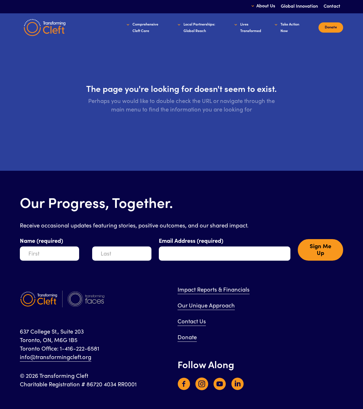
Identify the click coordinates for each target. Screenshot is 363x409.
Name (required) (41, 241)
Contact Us (192, 321)
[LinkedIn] (237, 387)
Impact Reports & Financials (214, 289)
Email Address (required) (191, 241)
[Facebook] (184, 387)
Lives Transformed (250, 27)
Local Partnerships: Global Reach (199, 27)
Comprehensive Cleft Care (145, 27)
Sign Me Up (320, 249)
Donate (187, 337)
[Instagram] (201, 387)
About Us (265, 6)
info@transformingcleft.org (55, 357)
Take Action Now (289, 27)
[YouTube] (219, 387)
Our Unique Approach (206, 305)
